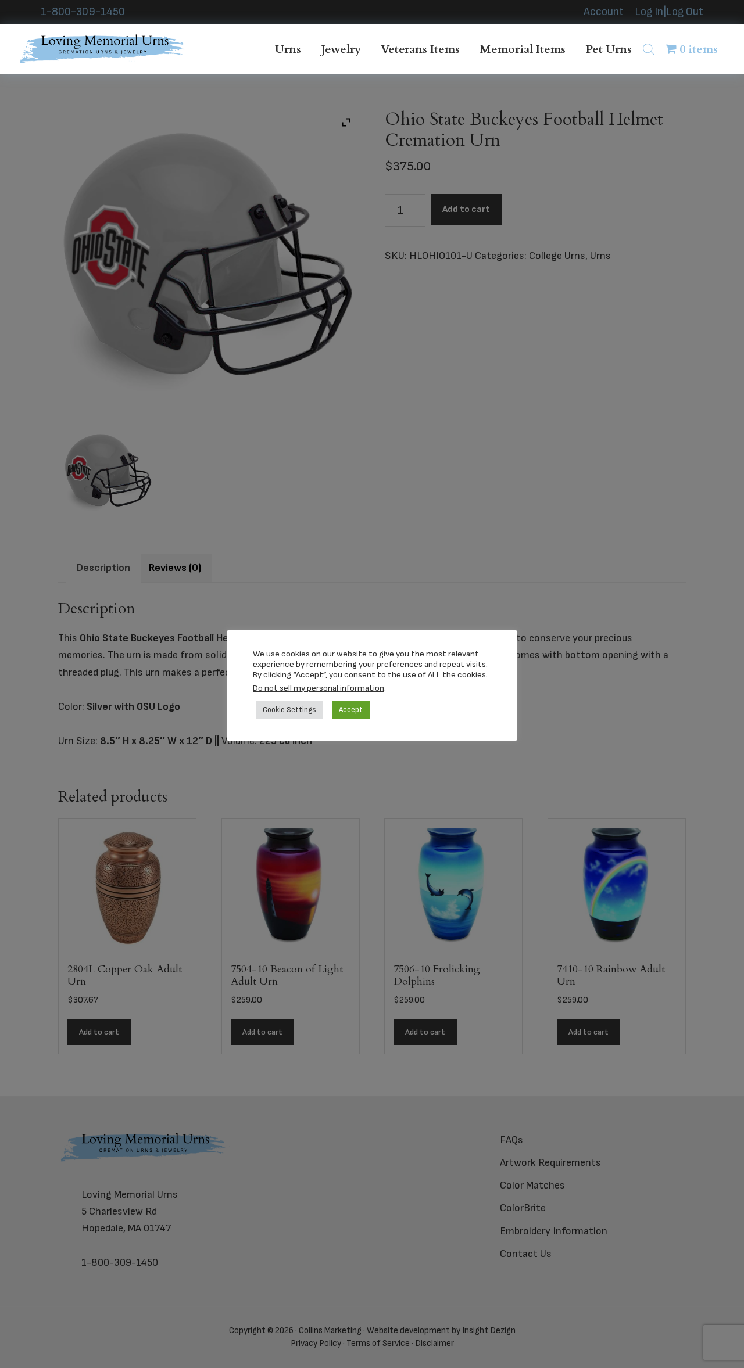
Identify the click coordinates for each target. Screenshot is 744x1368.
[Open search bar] (648, 49)
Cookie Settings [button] (289, 709)
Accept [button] (351, 709)
